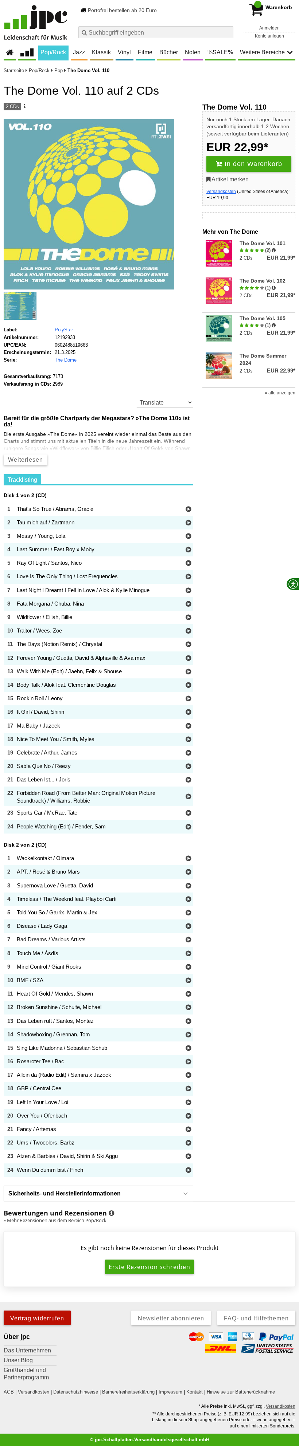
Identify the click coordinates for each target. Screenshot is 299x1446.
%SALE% (220, 52)
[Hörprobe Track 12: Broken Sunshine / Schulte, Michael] (188, 1007)
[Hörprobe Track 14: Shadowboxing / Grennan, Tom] (188, 1035)
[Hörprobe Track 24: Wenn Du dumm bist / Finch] (188, 1170)
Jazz (79, 52)
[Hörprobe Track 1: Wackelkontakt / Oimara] (188, 858)
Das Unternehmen (27, 1350)
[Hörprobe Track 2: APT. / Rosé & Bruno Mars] (188, 872)
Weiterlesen (25, 460)
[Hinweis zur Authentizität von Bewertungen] (274, 250)
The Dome (66, 360)
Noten (193, 52)
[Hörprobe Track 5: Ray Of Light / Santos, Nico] (188, 563)
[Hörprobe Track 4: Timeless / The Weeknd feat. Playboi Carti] (188, 899)
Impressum (170, 1392)
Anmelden (269, 28)
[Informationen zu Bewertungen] (111, 1213)
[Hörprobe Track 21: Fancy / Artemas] (188, 1129)
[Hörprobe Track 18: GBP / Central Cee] (188, 1089)
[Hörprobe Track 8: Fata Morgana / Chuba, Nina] (188, 604)
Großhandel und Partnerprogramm (26, 1373)
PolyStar (64, 329)
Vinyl (124, 52)
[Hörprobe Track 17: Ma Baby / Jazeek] (188, 726)
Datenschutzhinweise (75, 1392)
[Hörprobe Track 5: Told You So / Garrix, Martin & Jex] (188, 913)
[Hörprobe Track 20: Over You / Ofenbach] (188, 1116)
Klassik (101, 52)
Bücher (168, 52)
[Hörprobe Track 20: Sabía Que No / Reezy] (188, 766)
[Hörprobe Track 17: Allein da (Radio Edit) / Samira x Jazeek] (188, 1075)
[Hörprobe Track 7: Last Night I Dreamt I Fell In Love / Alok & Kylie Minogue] (188, 590)
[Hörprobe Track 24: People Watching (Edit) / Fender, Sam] (188, 827)
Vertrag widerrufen (37, 1318)
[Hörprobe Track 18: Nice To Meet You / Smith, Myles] (188, 739)
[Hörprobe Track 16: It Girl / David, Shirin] (188, 712)
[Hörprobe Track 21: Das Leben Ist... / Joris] (188, 780)
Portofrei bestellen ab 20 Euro (121, 10)
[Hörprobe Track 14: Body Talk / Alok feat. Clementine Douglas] (188, 685)
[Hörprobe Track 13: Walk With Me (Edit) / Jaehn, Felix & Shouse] (188, 672)
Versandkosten (221, 191)
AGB (9, 1392)
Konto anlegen (269, 36)
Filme (145, 52)
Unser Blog (18, 1360)
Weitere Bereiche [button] (262, 52)
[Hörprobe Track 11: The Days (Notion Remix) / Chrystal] (188, 644)
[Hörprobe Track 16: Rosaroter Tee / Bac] (188, 1062)
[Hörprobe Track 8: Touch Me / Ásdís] (188, 953)
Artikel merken (229, 179)
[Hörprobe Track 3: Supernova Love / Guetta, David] (188, 886)
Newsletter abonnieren (171, 1318)
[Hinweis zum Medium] (24, 106)
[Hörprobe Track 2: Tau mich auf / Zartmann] (188, 523)
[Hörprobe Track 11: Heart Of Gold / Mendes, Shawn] (188, 994)
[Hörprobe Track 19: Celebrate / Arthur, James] (188, 753)
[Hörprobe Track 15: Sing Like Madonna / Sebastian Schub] (188, 1048)
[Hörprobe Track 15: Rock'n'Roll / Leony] (188, 699)
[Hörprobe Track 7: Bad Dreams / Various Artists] (188, 940)
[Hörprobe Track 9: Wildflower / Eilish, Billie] (188, 617)
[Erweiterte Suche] (227, 32)
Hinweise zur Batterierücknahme (241, 1392)
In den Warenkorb (252, 164)
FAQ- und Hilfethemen (256, 1318)
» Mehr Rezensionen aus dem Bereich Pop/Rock (55, 1220)
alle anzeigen (281, 392)
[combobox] (155, 32)
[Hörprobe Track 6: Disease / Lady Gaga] (188, 926)
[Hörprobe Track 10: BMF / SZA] (188, 980)
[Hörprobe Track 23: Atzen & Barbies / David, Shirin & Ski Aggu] (188, 1156)
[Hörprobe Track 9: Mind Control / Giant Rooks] (188, 967)
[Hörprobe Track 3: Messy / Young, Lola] (188, 536)
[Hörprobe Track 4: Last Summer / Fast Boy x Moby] (188, 550)
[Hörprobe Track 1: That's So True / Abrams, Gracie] (188, 509)
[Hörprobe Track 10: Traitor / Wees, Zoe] (188, 631)
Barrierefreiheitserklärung (128, 1392)
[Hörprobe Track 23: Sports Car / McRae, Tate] (188, 813)
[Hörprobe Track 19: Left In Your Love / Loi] (188, 1102)
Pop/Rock (53, 52)
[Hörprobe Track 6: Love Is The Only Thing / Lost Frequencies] (188, 577)
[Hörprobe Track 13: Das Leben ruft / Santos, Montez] (188, 1021)
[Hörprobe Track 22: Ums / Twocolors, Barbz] (188, 1143)
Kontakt (194, 1392)
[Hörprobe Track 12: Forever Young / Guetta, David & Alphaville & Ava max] (188, 658)
